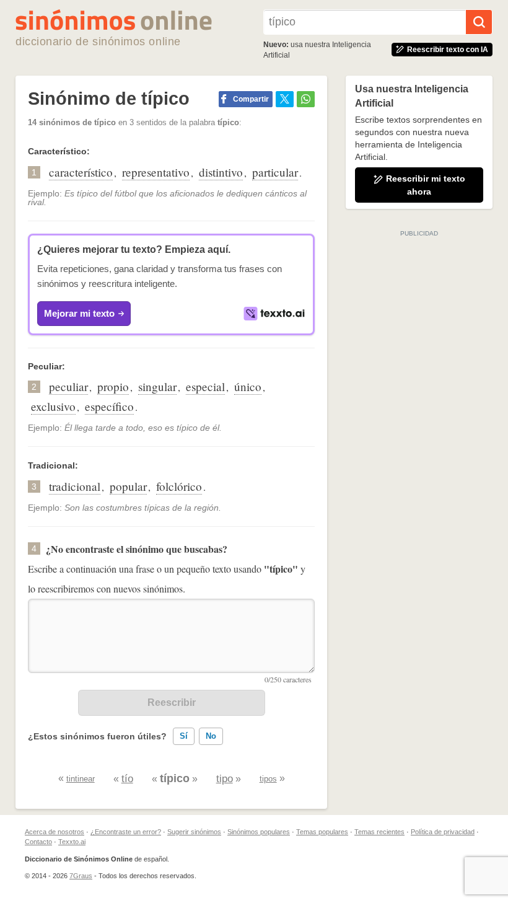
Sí (184, 736)
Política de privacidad (443, 831)
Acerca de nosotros (54, 831)
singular (157, 386)
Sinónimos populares (258, 831)
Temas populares (322, 831)
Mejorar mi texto (79, 313)
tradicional (74, 486)
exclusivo (53, 406)
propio (113, 386)
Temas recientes (379, 831)
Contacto (38, 841)
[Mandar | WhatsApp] (306, 99)
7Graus (80, 875)
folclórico (179, 486)
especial (205, 386)
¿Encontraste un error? (125, 831)
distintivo (221, 172)
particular (275, 172)
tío (127, 778)
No (211, 736)
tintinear (80, 779)
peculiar (68, 386)
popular (128, 486)
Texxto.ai (71, 841)
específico (109, 406)
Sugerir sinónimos (194, 831)
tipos (268, 779)
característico (81, 172)
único (247, 386)
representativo (156, 172)
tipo (224, 778)
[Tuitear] (285, 99)
